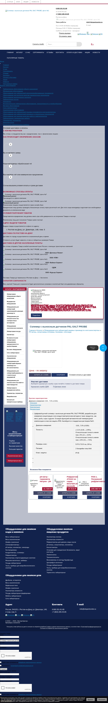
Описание (33, 403)
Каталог (19, 52)
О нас (28, 52)
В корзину (61, 375)
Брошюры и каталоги (12, 622)
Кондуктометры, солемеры (14, 552)
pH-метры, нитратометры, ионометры (60, 545)
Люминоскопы (51, 554)
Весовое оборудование (11, 106)
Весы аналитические (12, 539)
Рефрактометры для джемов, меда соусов (61, 542)
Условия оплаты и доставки (80, 375)
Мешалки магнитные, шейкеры (16, 560)
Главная (10, 52)
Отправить (3, 669)
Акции (87, 52)
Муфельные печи (11, 585)
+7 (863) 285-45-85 (62, 14)
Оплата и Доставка (74, 52)
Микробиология (8, 122)
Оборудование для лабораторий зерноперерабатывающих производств (28, 93)
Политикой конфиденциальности (91, 626)
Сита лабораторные (10, 108)
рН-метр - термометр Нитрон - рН (45, 479)
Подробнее (36, 315)
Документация (35, 409)
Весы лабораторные (12, 537)
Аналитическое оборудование (13, 110)
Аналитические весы (15, 456)
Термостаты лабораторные (56, 572)
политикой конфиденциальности (22, 665)
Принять (90, 699)
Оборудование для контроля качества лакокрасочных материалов (26, 95)
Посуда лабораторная (13, 563)
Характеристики (35, 405)
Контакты (60, 52)
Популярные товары (15, 58)
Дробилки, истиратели (13, 580)
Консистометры (52, 547)
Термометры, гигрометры (12, 120)
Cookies (48, 626)
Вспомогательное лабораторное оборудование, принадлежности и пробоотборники (32, 103)
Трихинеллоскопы (53, 557)
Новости (96, 52)
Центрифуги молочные (55, 562)
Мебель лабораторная (13, 596)
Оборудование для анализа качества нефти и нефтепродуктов (25, 116)
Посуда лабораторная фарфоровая (17, 593)
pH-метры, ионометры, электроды (17, 547)
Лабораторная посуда (10, 99)
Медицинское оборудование (13, 91)
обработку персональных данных (30, 662)
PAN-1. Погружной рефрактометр (98, 479)
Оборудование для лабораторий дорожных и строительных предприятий (28, 114)
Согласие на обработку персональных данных (54, 628)
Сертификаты (38, 52)
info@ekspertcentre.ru (94, 22)
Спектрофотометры (12, 545)
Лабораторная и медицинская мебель (16, 118)
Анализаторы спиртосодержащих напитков (20, 558)
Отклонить (102, 699)
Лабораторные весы (15, 460)
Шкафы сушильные (12, 542)
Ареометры (7, 101)
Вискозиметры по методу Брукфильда (60, 560)
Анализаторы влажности (55, 539)
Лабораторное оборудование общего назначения (20, 89)
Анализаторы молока (54, 537)
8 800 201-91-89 (61, 8)
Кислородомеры (11, 550)
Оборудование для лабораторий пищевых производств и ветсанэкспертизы (29, 112)
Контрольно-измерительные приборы (16, 124)
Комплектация (35, 407)
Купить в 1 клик (41, 375)
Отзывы (50, 52)
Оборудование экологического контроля (17, 97)
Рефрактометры (11, 555)
